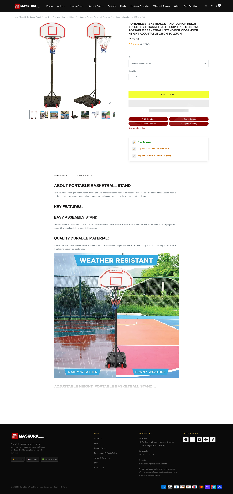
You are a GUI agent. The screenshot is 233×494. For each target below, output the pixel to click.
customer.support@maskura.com (153, 464)
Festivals (112, 6)
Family (123, 6)
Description (61, 176)
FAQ (96, 463)
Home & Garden (77, 6)
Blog (96, 443)
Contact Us (99, 468)
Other (176, 6)
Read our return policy (137, 128)
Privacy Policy (100, 448)
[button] (169, 103)
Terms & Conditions (102, 458)
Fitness (49, 6)
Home (16, 17)
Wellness (61, 6)
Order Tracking (190, 6)
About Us (98, 438)
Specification (84, 176)
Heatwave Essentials (140, 6)
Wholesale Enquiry (161, 6)
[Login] (212, 6)
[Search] (206, 6)
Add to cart (168, 95)
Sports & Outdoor (96, 6)
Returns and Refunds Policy (105, 453)
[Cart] (217, 6)
